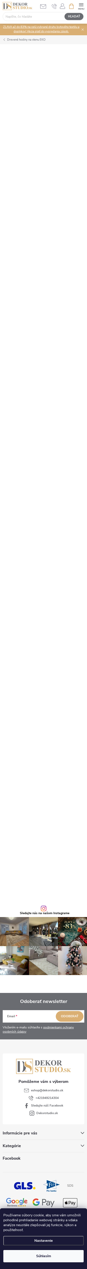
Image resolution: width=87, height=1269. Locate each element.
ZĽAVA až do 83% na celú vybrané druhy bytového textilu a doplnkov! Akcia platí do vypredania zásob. (41, 29)
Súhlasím (43, 1256)
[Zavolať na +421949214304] (54, 6)
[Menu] (81, 6)
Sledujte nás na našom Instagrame (44, 913)
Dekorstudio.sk (47, 1113)
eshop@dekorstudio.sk (47, 1090)
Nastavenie (43, 1240)
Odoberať (70, 1016)
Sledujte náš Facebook (47, 1105)
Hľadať (74, 17)
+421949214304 (47, 1098)
